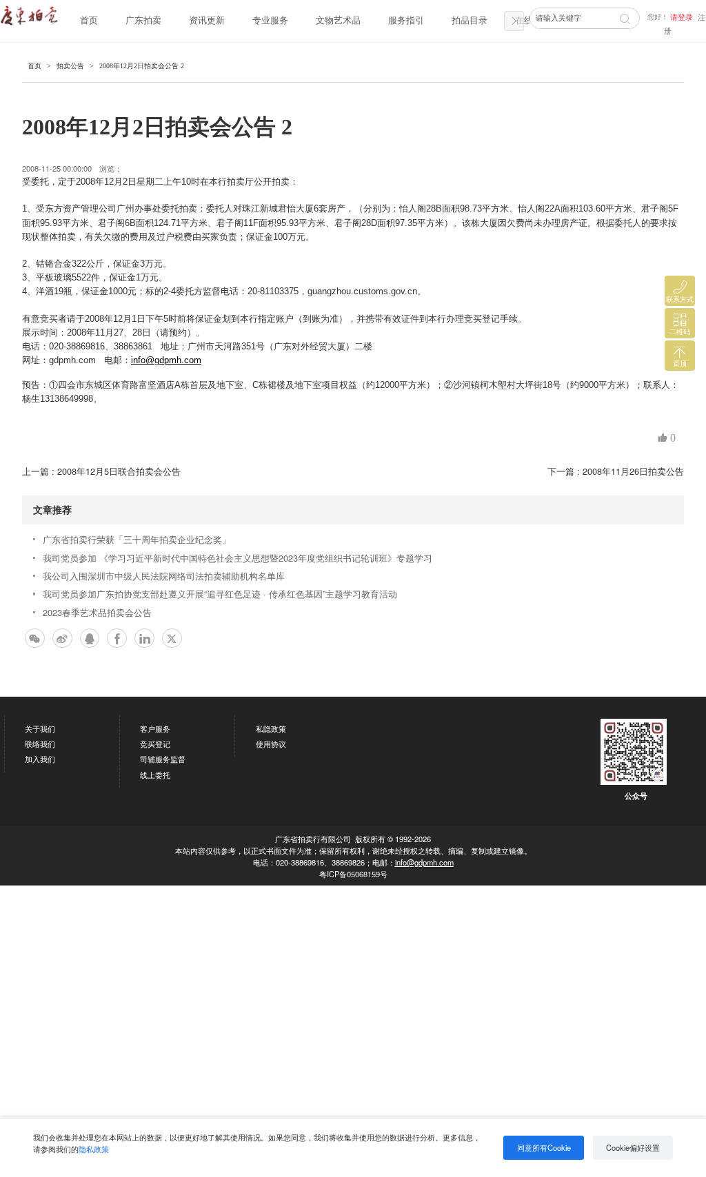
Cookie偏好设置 (633, 1147)
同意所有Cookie (544, 1147)
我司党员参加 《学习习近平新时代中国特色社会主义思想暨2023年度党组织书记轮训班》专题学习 (237, 557)
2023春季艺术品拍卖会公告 (97, 612)
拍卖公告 (70, 66)
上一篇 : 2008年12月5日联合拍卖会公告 (101, 471)
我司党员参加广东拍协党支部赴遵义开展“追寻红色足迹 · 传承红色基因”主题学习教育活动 (220, 593)
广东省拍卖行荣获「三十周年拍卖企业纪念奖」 (137, 539)
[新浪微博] (62, 638)
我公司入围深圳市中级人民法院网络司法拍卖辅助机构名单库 (164, 575)
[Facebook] (117, 638)
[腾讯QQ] (90, 638)
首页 (89, 20)
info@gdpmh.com (424, 862)
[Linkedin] (144, 638)
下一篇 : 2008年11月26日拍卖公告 (615, 471)
